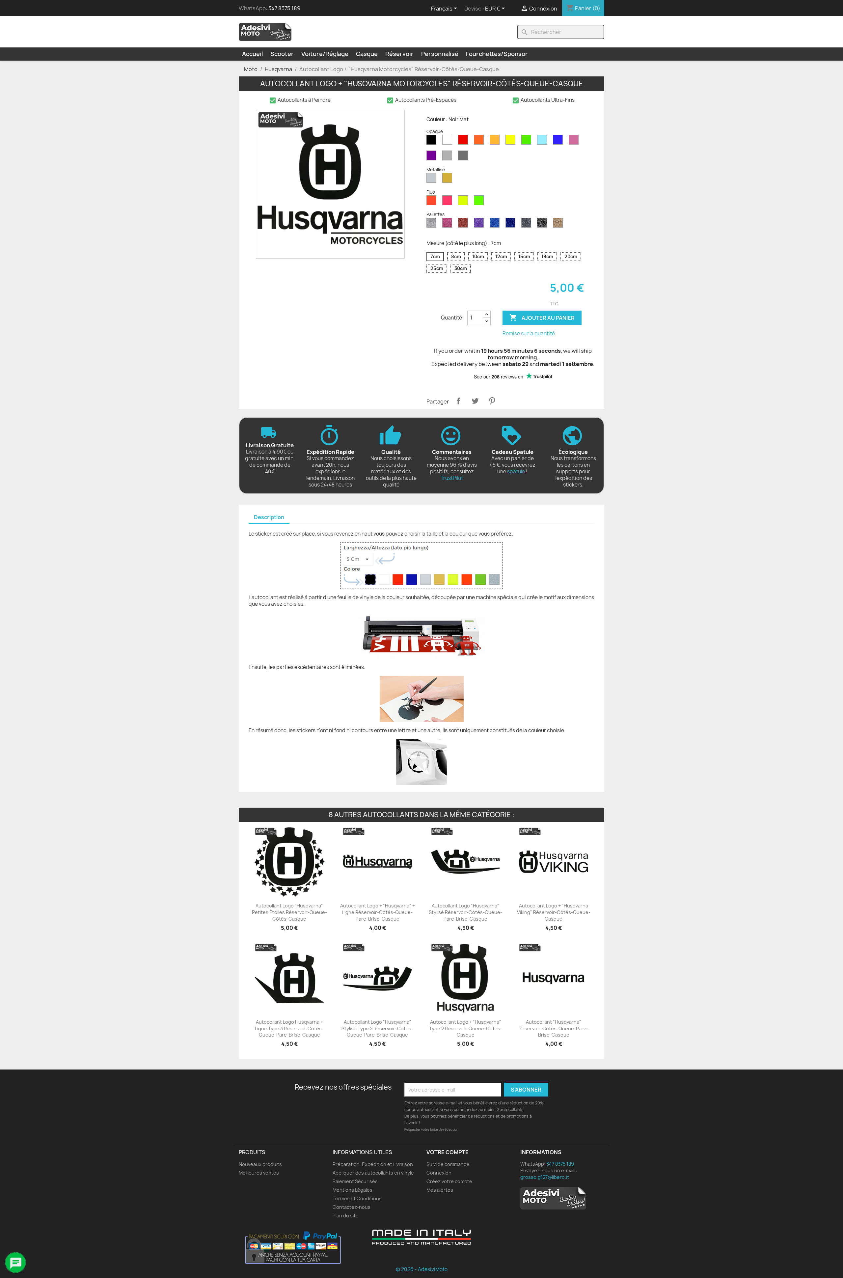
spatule (516, 471)
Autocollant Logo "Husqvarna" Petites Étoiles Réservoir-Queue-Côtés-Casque (289, 912)
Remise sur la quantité (529, 333)
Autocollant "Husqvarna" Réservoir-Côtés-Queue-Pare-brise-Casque (553, 1028)
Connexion (438, 1173)
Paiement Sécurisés (355, 1181)
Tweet (475, 400)
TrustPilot (452, 478)
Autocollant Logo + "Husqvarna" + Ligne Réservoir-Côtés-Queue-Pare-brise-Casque (377, 912)
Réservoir (399, 54)
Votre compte (447, 1152)
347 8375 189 (284, 8)
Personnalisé (439, 54)
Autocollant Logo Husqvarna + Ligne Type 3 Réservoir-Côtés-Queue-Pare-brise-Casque (289, 1028)
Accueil (252, 54)
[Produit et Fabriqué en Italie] (421, 1237)
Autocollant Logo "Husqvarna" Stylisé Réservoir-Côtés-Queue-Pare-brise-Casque (465, 912)
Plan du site (346, 1215)
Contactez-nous (351, 1207)
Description (269, 517)
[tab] (269, 517)
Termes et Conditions (357, 1198)
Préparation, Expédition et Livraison (373, 1164)
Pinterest (492, 400)
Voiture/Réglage (324, 54)
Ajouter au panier (542, 317)
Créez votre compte (449, 1181)
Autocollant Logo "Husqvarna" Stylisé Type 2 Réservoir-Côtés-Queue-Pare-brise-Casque (377, 1028)
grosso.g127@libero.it (544, 1177)
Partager (458, 400)
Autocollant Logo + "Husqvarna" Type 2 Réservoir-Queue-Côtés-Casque (465, 1028)
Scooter (282, 54)
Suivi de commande (448, 1164)
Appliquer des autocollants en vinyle (373, 1173)
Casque (367, 54)
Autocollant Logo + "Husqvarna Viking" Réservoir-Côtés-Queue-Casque (553, 912)
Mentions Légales (352, 1190)
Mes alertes (439, 1190)
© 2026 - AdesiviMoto (422, 1269)
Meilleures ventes (259, 1173)
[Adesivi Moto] (265, 31)
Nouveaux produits (260, 1164)
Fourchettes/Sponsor (497, 54)
